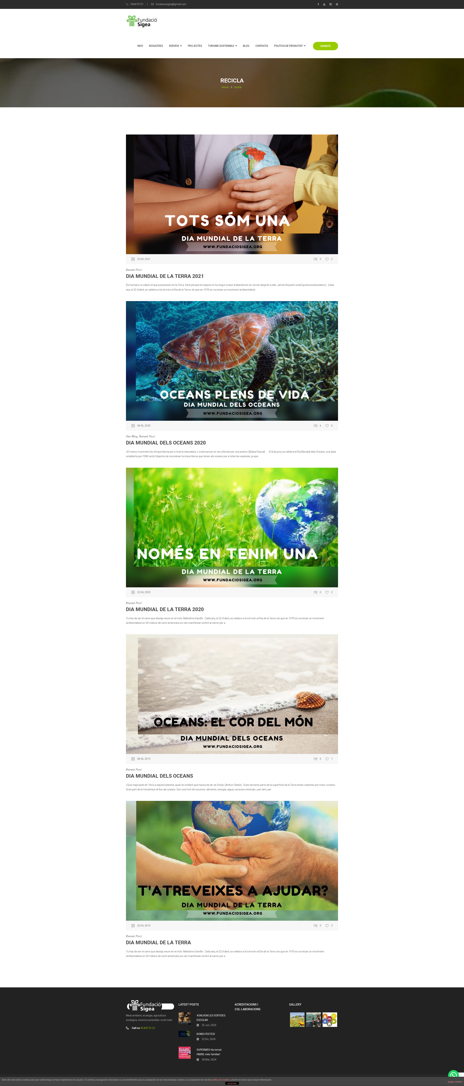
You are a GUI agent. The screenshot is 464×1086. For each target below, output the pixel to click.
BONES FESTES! (206, 1034)
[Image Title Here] (297, 1019)
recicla (237, 87)
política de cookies (221, 1080)
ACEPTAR (232, 1083)
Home (225, 87)
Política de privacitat (288, 45)
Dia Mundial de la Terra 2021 (165, 276)
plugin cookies (455, 1082)
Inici (140, 45)
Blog (246, 45)
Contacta (261, 45)
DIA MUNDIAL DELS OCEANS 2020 (166, 443)
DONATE (325, 46)
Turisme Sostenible (221, 45)
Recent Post (134, 270)
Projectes (195, 45)
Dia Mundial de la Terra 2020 (165, 609)
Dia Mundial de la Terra (158, 943)
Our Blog (131, 436)
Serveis (174, 45)
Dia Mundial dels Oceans (159, 776)
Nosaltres (156, 45)
